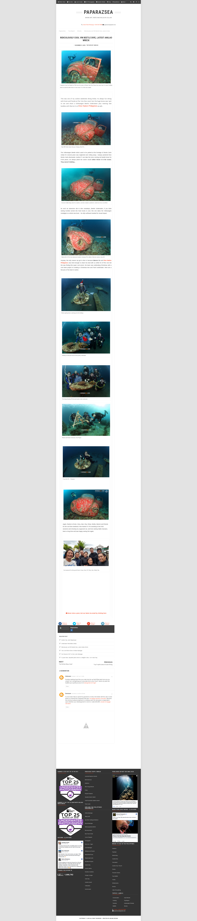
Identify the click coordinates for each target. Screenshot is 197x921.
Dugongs (114, 852)
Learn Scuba (79, 2)
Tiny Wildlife (115, 876)
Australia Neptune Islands (91, 776)
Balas (67, 686)
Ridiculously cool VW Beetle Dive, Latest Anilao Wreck (74, 647)
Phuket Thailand (89, 793)
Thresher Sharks (116, 872)
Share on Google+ (93, 623)
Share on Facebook (64, 623)
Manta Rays (115, 855)
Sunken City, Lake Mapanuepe (68, 640)
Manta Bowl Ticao (89, 854)
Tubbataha (87, 885)
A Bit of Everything (116, 890)
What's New (62, 2)
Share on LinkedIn (107, 623)
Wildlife (114, 906)
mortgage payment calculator (97, 698)
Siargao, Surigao (89, 875)
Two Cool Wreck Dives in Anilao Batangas (71, 650)
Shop (109, 2)
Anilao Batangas (89, 813)
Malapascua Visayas (90, 851)
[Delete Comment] (111, 676)
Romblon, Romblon (89, 872)
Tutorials (115, 903)
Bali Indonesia (88, 779)
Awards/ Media (101, 2)
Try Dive (70, 2)
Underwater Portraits (129, 903)
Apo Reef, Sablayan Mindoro (91, 820)
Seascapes (115, 862)
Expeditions (116, 2)
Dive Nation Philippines (88, 106)
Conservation (116, 897)
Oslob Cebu (87, 865)
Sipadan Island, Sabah (90, 797)
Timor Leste (87, 804)
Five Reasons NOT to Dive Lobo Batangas (72, 654)
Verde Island (88, 889)
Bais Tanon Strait (89, 833)
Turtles (114, 879)
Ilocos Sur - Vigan (89, 844)
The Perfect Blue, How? (65, 664)
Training (114, 900)
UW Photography (89, 2)
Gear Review (127, 897)
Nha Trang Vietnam (89, 786)
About (123, 2)
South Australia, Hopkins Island (92, 800)
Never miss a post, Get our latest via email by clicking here (87, 613)
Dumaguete (87, 840)
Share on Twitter (78, 623)
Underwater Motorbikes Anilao (69, 643)
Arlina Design (113, 918)
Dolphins (114, 848)
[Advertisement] (98, 758)
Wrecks (96, 45)
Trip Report (89, 45)
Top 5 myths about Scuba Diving (103, 664)
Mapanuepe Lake (89, 858)
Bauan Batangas (89, 823)
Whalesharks (115, 883)
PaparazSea (74, 627)
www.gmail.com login (90, 683)
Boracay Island (88, 830)
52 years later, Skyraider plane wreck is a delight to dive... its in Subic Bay (79, 657)
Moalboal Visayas (89, 861)
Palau (86, 790)
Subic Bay (87, 878)
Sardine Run (115, 859)
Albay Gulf (87, 816)
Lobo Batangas (88, 847)
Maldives (87, 783)
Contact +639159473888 (119, 909)
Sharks (114, 869)
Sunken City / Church (117, 865)
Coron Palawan (88, 837)
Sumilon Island (88, 882)
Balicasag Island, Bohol (90, 826)
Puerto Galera (88, 868)
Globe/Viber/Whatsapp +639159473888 (92, 24)
